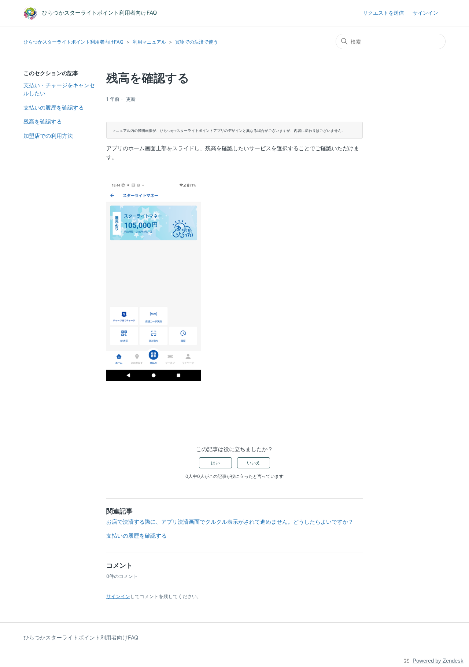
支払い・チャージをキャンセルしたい (59, 89)
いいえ (253, 462)
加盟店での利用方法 (48, 135)
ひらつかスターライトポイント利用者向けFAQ (73, 42)
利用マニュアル (149, 42)
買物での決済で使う (196, 42)
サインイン (118, 596)
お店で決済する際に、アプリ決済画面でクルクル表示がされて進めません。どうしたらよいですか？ (230, 521)
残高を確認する (42, 121)
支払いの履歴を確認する (53, 107)
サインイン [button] (425, 13)
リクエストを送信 (383, 13)
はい (215, 462)
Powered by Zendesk (438, 660)
